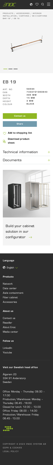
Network (8, 283)
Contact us (20, 116)
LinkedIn (7, 348)
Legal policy (11, 451)
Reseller (7, 322)
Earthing (24, 16)
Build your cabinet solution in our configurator (20, 231)
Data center (10, 288)
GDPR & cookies (12, 448)
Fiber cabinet (10, 297)
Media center (10, 331)
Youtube (7, 352)
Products (8, 13)
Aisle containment (13, 292)
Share (20, 124)
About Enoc (9, 327)
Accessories (23, 13)
